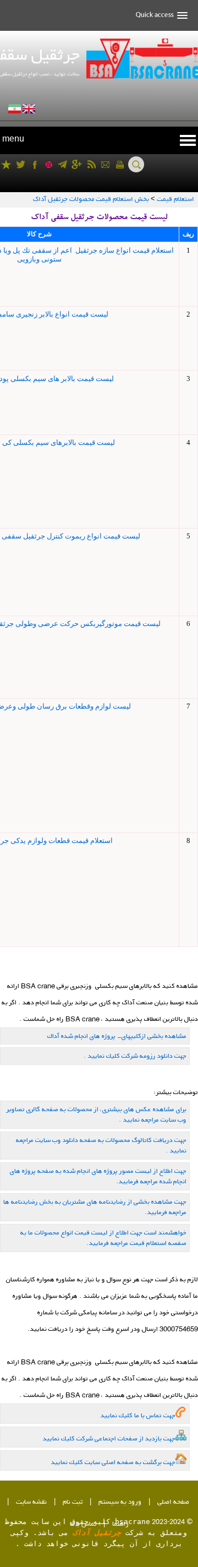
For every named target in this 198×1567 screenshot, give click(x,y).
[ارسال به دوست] (105, 164)
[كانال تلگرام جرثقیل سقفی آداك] (62, 164)
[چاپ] (119, 164)
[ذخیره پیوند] (6, 164)
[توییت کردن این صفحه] (20, 164)
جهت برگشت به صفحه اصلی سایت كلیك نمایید (113, 1462)
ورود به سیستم (119, 1502)
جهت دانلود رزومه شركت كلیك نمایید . (135, 1056)
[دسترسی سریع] (158, 15)
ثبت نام (72, 1502)
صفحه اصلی (173, 1502)
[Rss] (91, 164)
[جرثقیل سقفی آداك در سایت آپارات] (48, 164)
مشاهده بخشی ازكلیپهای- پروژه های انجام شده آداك (116, 1036)
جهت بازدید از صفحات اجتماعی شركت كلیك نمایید (109, 1438)
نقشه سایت (31, 1502)
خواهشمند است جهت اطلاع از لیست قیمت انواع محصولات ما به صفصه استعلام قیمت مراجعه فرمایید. (103, 1238)
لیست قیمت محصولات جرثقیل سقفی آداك (99, 218)
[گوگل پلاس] (77, 164)
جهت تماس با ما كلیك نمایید (138, 1415)
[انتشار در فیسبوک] (35, 164)
